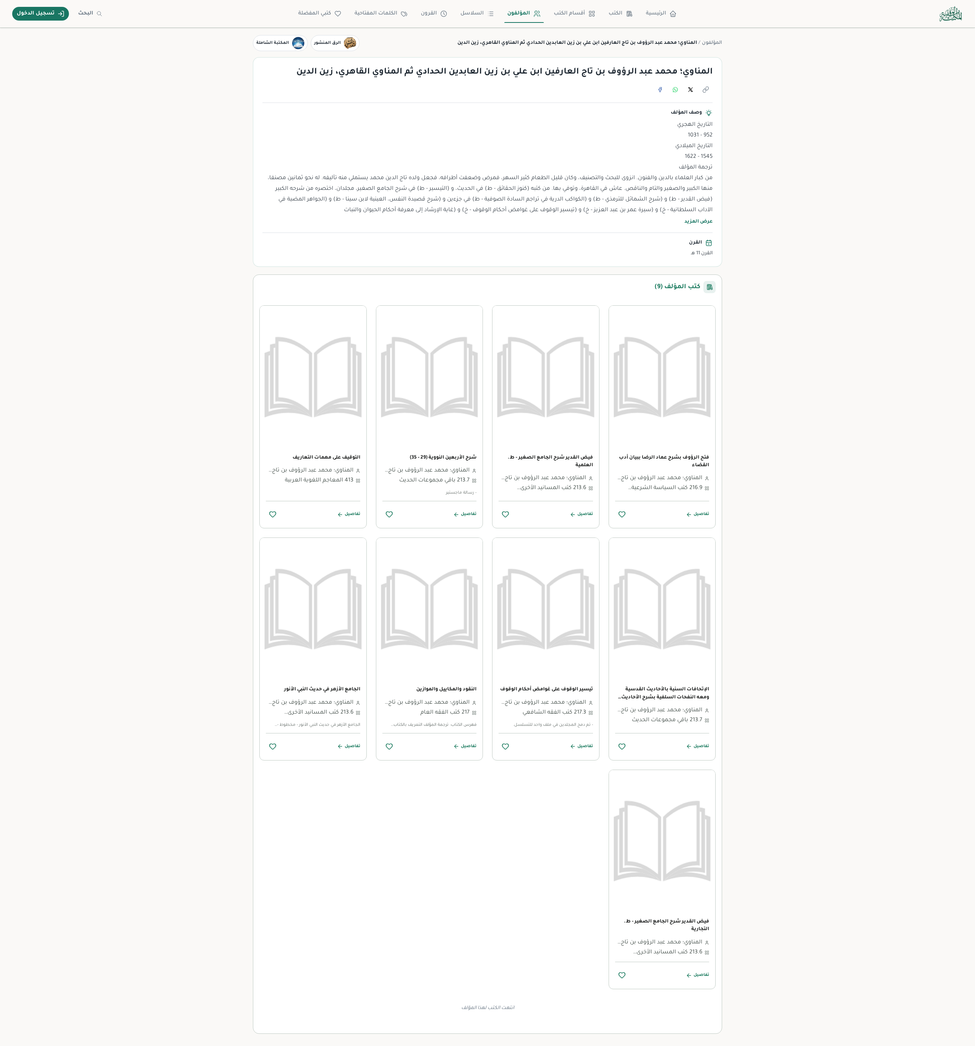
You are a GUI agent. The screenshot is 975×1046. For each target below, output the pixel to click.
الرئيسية (656, 13)
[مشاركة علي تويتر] (690, 89)
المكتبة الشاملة (272, 43)
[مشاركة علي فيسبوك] (660, 89)
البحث (85, 13)
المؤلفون (518, 13)
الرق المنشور (327, 43)
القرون (429, 13)
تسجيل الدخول (35, 13)
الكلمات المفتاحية (376, 13)
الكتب (615, 13)
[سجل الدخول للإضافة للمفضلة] (622, 514)
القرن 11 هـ (702, 253)
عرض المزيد (698, 222)
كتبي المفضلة (314, 13)
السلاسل (472, 13)
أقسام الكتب (569, 13)
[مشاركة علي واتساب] (675, 89)
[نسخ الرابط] (706, 89)
